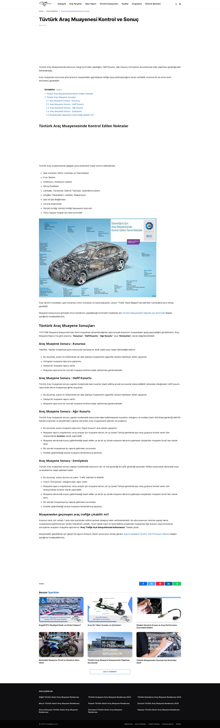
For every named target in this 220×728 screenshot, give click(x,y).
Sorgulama (137, 4)
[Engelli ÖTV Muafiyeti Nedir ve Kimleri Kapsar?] (61, 609)
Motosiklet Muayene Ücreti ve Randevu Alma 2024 (59, 661)
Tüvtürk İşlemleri (153, 4)
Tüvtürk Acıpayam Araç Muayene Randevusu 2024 (109, 697)
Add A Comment (110, 672)
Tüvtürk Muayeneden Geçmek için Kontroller (143, 313)
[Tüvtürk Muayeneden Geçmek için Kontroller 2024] (158, 644)
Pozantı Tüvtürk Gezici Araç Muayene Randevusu (109, 703)
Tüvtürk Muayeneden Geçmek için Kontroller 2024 (156, 661)
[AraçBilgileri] (45, 4)
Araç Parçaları (75, 4)
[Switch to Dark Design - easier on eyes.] (176, 4)
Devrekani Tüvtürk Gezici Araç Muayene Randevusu (105, 711)
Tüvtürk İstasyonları (109, 4)
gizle (59, 90)
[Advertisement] (107, 48)
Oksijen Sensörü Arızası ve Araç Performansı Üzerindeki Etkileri (156, 626)
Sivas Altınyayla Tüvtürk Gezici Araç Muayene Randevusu (58, 711)
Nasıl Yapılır (90, 4)
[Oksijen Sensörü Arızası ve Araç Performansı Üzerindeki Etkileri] (158, 609)
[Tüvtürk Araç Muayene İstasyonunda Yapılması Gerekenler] (110, 644)
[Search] (180, 4)
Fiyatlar (125, 4)
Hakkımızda (128, 724)
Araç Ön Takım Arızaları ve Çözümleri (104, 625)
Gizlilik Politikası (154, 724)
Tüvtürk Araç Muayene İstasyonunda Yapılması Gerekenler (109, 661)
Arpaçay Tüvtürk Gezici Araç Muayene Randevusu (159, 710)
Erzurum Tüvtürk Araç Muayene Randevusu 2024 (158, 703)
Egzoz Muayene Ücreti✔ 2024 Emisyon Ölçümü (147, 534)
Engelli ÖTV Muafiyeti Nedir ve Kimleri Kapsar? (60, 625)
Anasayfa (62, 4)
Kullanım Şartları (167, 724)
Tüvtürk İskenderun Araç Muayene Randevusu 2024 (159, 697)
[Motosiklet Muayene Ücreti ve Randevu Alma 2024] (61, 644)
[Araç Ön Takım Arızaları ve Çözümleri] (110, 609)
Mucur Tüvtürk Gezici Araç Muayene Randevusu (59, 703)
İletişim (178, 724)
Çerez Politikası (140, 724)
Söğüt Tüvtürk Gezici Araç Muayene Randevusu (59, 697)
